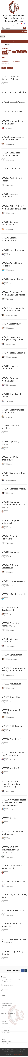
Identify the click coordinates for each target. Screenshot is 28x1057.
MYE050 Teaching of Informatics (11, 924)
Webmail (4, 1039)
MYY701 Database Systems (14, 488)
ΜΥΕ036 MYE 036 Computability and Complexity (10, 850)
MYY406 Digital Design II (13, 352)
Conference (5, 1023)
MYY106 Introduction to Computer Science (12, 138)
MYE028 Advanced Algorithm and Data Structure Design (10, 784)
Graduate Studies (7, 1005)
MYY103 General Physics (13, 102)
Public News (6, 1001)
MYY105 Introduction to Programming (12, 122)
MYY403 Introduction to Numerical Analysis (12, 309)
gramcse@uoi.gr (7, 990)
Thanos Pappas (18, 1054)
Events (4, 1021)
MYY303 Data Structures (12, 250)
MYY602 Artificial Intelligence (10, 458)
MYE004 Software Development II (9, 608)
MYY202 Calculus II (10, 168)
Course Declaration (6, 1032)
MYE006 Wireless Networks (9, 640)
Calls (4, 1007)
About (8, 23)
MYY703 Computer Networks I (10, 521)
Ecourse (3, 1034)
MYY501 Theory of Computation (10, 367)
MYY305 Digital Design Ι (12, 279)
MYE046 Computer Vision (13, 881)
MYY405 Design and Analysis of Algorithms (12, 338)
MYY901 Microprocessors (13, 581)
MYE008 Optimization (11, 654)
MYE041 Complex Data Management (12, 866)
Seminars (5, 1019)
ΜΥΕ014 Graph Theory (11, 697)
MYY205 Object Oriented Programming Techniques (13, 207)
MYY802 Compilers (10, 552)
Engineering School (6, 1043)
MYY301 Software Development (9, 223)
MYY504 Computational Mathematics (12, 411)
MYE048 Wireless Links (12, 910)
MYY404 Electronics (11, 323)
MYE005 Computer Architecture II (10, 624)
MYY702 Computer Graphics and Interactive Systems (13, 504)
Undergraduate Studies (8, 1003)
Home (4, 23)
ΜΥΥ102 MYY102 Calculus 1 (14, 92)
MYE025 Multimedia (11, 768)
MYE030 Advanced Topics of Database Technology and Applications (13, 802)
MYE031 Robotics (9, 818)
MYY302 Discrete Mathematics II (9, 239)
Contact (12, 23)
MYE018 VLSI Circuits (11, 726)
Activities (4, 1016)
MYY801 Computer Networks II (10, 537)
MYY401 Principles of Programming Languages (13, 293)
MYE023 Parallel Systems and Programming (13, 753)
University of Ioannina (6, 1041)
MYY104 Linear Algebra (12, 111)
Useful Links (17, 23)
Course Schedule (5, 1030)
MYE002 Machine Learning (14, 594)
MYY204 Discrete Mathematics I (9, 195)
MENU (2, 36)
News (3, 998)
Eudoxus (3, 1037)
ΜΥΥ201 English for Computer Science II (10, 154)
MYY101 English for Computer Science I (10, 77)
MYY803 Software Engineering (9, 566)
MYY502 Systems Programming (9, 379)
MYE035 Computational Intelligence (12, 832)
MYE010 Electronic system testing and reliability (14, 669)
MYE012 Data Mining (11, 683)
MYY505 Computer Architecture (10, 426)
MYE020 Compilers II (11, 739)
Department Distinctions (8, 1010)
